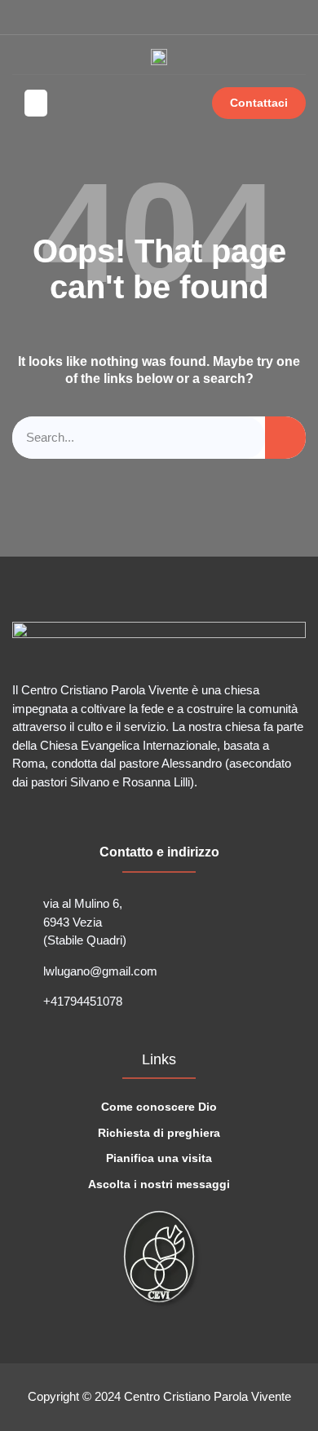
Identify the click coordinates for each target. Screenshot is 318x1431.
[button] (293, 17)
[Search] (285, 438)
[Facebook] (18, 17)
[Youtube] (46, 17)
